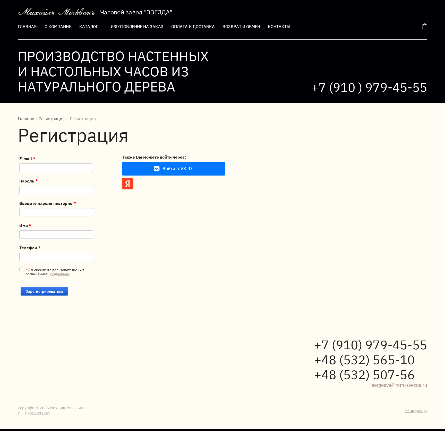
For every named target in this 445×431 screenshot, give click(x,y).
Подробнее (59, 273)
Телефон (30, 247)
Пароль (28, 181)
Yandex (127, 183)
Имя (25, 225)
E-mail (27, 158)
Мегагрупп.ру (416, 410)
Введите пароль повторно (47, 203)
